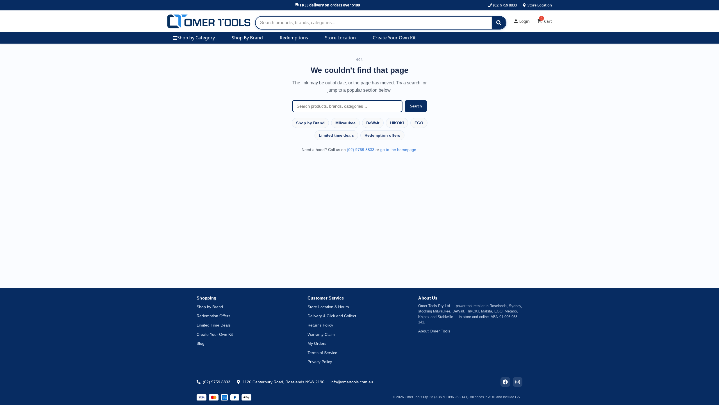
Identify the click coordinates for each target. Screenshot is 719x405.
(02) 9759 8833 (505, 5)
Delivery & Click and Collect (332, 316)
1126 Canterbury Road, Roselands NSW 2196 (283, 382)
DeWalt (372, 123)
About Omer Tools (434, 331)
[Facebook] (505, 382)
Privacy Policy (320, 361)
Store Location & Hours (328, 307)
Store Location (539, 5)
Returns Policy (320, 325)
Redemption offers (382, 135)
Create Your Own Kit (394, 38)
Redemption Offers (213, 316)
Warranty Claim (321, 334)
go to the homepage (398, 149)
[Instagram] (517, 382)
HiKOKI (397, 123)
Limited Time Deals (214, 325)
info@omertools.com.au (352, 382)
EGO (419, 123)
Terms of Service (322, 352)
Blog (200, 343)
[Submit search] (499, 23)
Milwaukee (345, 123)
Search (416, 106)
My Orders (317, 343)
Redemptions (294, 38)
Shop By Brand (247, 38)
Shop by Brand (310, 123)
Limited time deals (336, 135)
